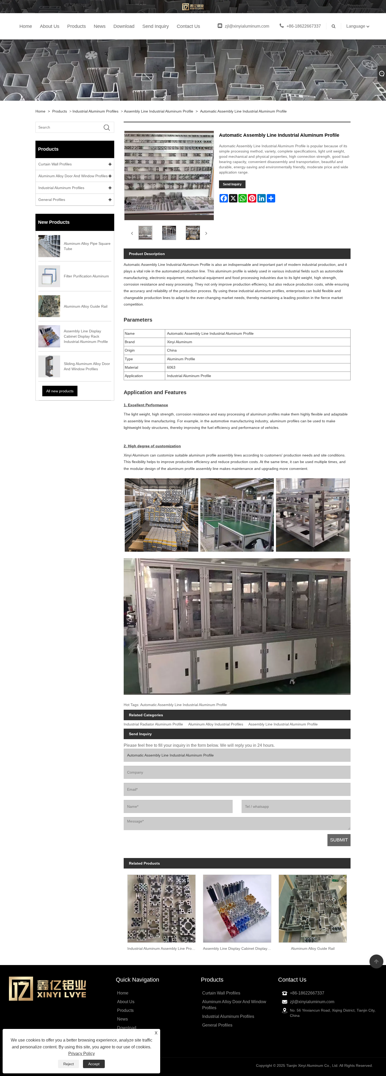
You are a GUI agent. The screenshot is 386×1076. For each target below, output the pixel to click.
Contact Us (188, 26)
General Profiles (51, 199)
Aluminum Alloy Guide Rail (313, 948)
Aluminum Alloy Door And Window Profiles (73, 176)
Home (25, 26)
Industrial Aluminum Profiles (95, 111)
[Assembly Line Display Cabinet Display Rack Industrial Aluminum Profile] (237, 907)
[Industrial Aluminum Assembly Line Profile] (161, 907)
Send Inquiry (155, 26)
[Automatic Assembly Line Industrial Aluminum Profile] (145, 233)
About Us (49, 26)
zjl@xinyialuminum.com (247, 26)
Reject (68, 1064)
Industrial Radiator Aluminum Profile (153, 724)
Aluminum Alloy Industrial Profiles (215, 724)
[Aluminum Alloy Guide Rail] (313, 907)
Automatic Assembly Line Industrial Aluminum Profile (243, 111)
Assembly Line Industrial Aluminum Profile (158, 111)
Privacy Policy (81, 1053)
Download (123, 26)
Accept (94, 1064)
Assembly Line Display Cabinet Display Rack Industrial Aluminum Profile (239, 948)
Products (76, 26)
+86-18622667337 (303, 26)
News (100, 26)
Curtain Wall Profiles (55, 164)
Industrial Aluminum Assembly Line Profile (161, 948)
